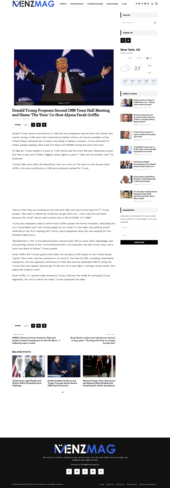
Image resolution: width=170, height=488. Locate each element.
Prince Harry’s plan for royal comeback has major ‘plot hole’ (145, 134)
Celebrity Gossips (95, 4)
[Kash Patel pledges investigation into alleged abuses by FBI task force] (126, 164)
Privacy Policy (132, 484)
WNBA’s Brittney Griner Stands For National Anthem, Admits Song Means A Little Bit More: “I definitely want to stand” (36, 340)
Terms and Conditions (148, 484)
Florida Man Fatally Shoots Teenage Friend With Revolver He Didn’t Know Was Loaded (145, 195)
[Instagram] (142, 3)
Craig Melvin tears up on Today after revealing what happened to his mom (145, 149)
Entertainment (77, 4)
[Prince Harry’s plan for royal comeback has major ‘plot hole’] (126, 135)
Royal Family (112, 4)
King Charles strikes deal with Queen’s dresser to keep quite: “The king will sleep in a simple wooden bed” (92, 340)
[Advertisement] (63, 31)
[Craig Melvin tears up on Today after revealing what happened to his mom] (126, 150)
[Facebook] (137, 3)
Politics (63, 4)
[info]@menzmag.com (90, 464)
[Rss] (148, 3)
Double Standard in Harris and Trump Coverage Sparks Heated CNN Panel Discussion (62, 383)
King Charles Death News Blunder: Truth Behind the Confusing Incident (145, 178)
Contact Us (120, 484)
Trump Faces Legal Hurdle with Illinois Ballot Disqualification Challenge (26, 383)
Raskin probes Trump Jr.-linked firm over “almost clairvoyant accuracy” (144, 102)
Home (102, 484)
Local (124, 4)
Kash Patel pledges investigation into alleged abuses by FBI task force (145, 164)
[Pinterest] (145, 3)
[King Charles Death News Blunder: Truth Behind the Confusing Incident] (126, 179)
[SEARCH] (155, 22)
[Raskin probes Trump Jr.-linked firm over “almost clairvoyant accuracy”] (126, 103)
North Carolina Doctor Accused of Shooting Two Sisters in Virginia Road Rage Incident (144, 118)
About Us (110, 484)
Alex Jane (18, 119)
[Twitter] (139, 3)
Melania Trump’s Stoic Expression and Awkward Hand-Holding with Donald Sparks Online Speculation (99, 383)
